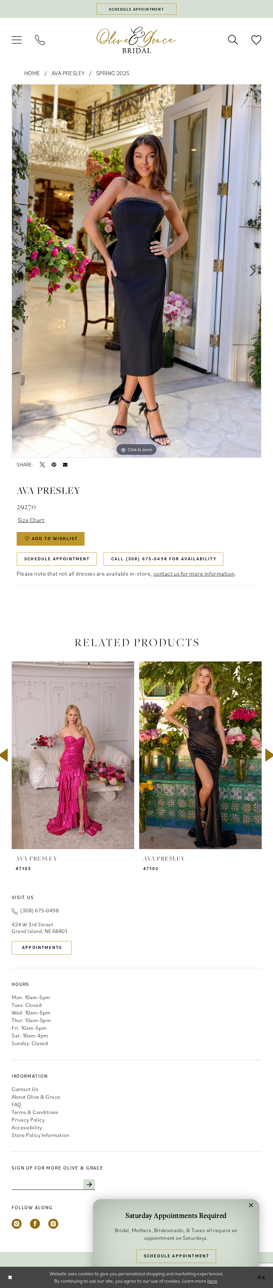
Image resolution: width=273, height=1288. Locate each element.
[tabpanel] (136, 271)
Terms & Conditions (35, 1112)
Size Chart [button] (31, 520)
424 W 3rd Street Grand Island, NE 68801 (39, 927)
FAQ (16, 1104)
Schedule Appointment (57, 559)
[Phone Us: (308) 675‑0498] (40, 40)
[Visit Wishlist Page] (256, 40)
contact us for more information (194, 573)
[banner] (136, 39)
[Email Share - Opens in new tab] (65, 464)
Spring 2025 (113, 73)
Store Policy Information (40, 1135)
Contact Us (25, 1089)
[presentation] (73, 755)
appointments (42, 947)
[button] (16, 40)
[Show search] (233, 40)
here (212, 1281)
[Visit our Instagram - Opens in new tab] (17, 1224)
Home (32, 73)
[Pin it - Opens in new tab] (54, 464)
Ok (262, 1277)
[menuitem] (16, 40)
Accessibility (27, 1127)
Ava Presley (68, 73)
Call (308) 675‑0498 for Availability (163, 559)
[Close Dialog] (10, 1277)
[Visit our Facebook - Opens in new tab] (35, 1224)
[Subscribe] (89, 1184)
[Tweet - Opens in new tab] (42, 464)
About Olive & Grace (36, 1096)
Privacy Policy (28, 1119)
